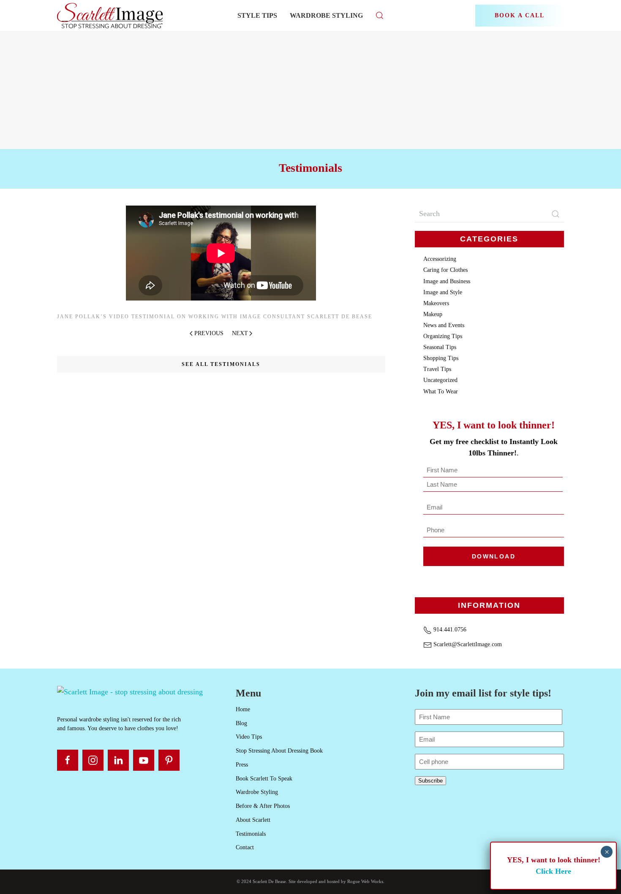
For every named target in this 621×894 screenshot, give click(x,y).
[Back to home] (111, 15)
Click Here (553, 871)
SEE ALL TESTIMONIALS (221, 364)
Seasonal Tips (439, 347)
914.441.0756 (449, 629)
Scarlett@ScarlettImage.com (467, 644)
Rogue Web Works (365, 881)
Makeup (432, 314)
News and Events (443, 325)
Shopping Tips (440, 358)
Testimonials (251, 834)
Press (242, 764)
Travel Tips (437, 369)
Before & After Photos (263, 806)
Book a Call (520, 15)
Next (240, 333)
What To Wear (440, 391)
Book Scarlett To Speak (264, 778)
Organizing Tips (442, 336)
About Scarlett (253, 820)
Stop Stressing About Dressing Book (279, 751)
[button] (380, 15)
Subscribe (430, 781)
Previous (208, 333)
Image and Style (442, 292)
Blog (241, 723)
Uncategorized (440, 380)
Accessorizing (439, 259)
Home (243, 709)
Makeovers (436, 303)
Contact (245, 847)
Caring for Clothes (445, 270)
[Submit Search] (555, 214)
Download (493, 556)
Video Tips (249, 737)
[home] (130, 691)
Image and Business (446, 281)
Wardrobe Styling (326, 15)
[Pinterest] (169, 760)
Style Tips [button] (257, 15)
